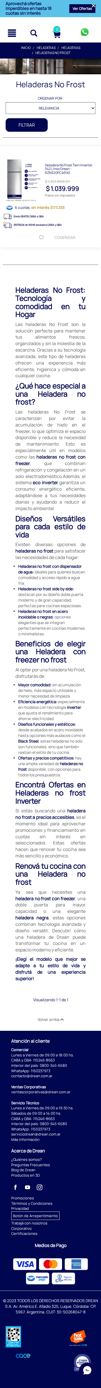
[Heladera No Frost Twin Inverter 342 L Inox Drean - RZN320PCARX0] (50, 150)
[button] (82, 8)
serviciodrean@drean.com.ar (36, 1134)
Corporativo (21, 1228)
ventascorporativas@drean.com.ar (40, 1091)
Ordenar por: (50, 98)
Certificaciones (24, 1233)
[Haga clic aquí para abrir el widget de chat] (87, 1371)
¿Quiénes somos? (26, 1159)
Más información (25, 1139)
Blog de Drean (23, 1169)
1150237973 (40, 1070)
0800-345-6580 (53, 1065)
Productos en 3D (25, 1175)
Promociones (22, 1198)
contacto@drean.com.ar (31, 1075)
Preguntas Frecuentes (30, 1164)
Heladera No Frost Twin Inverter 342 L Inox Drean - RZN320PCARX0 (68, 169)
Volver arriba (49, 1019)
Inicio (26, 47)
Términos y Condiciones (31, 1203)
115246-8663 (44, 1060)
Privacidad (20, 1208)
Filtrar (27, 125)
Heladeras (46, 47)
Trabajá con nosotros (29, 1223)
